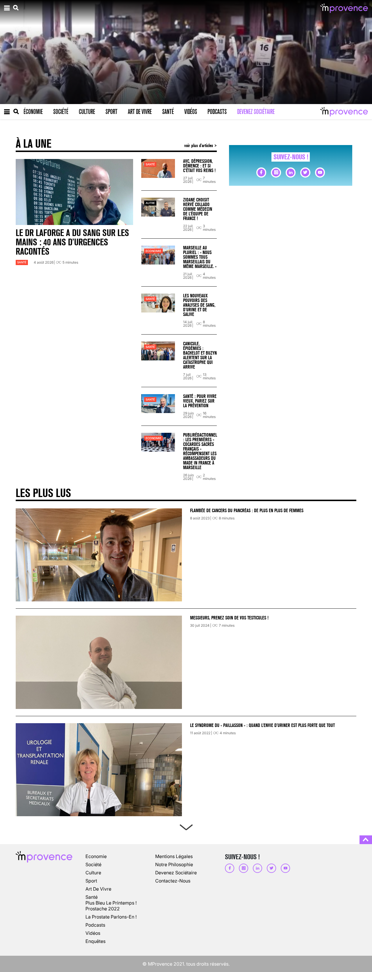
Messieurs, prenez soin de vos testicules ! (229, 618)
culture (93, 872)
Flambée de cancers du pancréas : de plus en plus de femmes (246, 510)
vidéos (92, 933)
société (93, 864)
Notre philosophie (174, 864)
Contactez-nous (172, 881)
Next (186, 826)
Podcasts (217, 112)
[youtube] (320, 172)
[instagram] (276, 172)
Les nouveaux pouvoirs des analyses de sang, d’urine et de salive (199, 305)
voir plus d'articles (199, 145)
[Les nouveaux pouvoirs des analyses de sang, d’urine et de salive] (158, 303)
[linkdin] (291, 172)
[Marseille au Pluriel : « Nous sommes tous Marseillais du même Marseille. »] (158, 255)
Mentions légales (174, 856)
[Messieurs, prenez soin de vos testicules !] (99, 662)
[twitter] (305, 172)
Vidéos (190, 112)
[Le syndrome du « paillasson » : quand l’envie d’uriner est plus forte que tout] (99, 769)
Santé (168, 112)
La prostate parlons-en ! (111, 917)
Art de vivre (140, 112)
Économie (33, 112)
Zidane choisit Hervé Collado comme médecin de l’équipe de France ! (197, 209)
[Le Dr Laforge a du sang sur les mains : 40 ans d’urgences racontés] (74, 192)
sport (91, 881)
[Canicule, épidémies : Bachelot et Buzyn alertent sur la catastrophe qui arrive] (158, 351)
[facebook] (261, 172)
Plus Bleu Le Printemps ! (111, 903)
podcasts (95, 925)
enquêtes (95, 941)
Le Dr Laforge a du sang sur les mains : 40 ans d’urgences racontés (72, 242)
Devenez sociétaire (256, 112)
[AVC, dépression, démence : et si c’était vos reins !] (158, 168)
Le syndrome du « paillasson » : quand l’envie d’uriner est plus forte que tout (263, 725)
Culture (87, 112)
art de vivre (98, 889)
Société (60, 112)
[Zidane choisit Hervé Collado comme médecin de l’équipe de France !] (158, 207)
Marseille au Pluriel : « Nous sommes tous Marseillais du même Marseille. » (200, 257)
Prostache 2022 (102, 909)
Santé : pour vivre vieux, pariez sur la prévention (200, 401)
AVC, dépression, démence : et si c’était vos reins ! (199, 165)
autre (150, 203)
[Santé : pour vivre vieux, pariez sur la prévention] (158, 403)
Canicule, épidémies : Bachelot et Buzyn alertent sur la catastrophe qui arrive (200, 355)
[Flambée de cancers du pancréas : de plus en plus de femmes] (99, 554)
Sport (111, 112)
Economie (153, 251)
